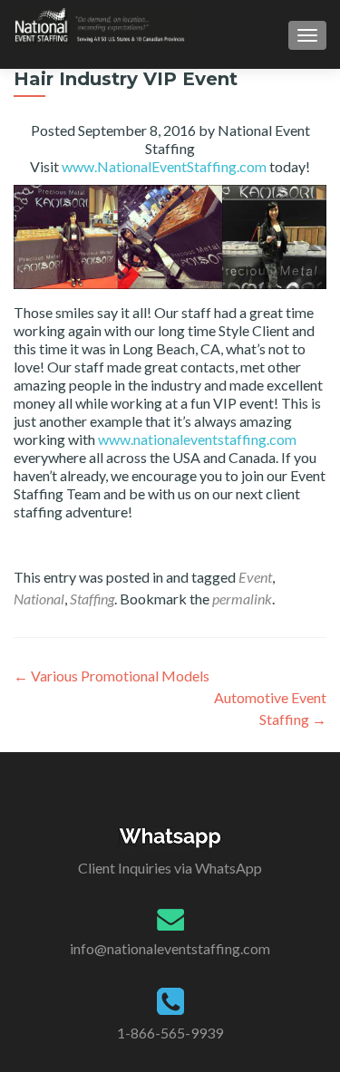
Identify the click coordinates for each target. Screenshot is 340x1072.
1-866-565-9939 (170, 1032)
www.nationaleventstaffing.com (197, 439)
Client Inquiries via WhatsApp (170, 867)
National (39, 598)
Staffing (92, 598)
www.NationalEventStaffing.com (164, 166)
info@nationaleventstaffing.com (170, 948)
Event (255, 576)
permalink (242, 598)
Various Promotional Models (111, 675)
